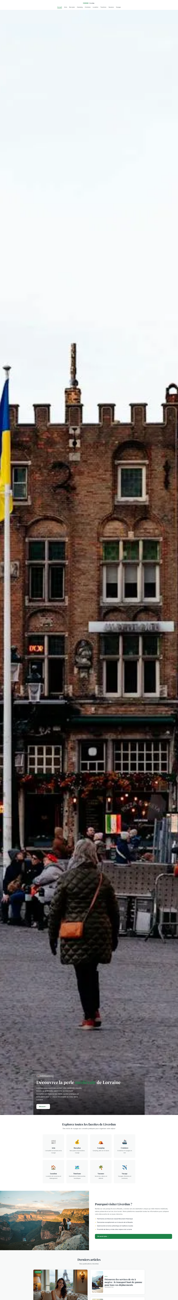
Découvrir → (43, 1106)
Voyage (118, 7)
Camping (80, 7)
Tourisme (103, 7)
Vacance (111, 7)
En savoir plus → (103, 1236)
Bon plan (72, 7)
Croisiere (87, 7)
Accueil (59, 7)
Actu (65, 7)
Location (95, 7)
